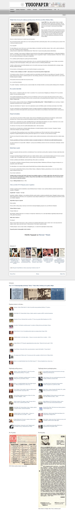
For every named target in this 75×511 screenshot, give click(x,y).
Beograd (14, 267)
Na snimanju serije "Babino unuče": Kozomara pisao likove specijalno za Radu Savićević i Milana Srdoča (33, 355)
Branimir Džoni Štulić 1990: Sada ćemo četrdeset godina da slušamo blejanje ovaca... (54, 408)
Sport (37, 267)
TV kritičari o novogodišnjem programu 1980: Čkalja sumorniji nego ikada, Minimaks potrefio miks (59, 261)
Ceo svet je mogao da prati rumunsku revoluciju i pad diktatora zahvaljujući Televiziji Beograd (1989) (26, 260)
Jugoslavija (29, 267)
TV (39, 267)
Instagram (12, 11)
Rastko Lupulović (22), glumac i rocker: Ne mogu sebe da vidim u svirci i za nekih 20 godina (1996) (24, 402)
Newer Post (12, 274)
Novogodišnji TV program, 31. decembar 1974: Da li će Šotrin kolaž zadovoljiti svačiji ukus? (48, 260)
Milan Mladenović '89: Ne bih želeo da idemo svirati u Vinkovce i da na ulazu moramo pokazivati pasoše (53, 402)
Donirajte (35, 9)
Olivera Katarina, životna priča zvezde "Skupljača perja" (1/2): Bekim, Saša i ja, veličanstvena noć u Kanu (24, 426)
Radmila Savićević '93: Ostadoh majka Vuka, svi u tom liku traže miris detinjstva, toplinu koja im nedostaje (15, 261)
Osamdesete (33, 267)
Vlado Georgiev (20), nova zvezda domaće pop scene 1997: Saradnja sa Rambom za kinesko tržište (54, 378)
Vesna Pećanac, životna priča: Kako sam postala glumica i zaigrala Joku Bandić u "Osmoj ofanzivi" (32, 349)
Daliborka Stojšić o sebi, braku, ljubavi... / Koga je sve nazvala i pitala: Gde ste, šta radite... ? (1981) (32, 337)
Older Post (62, 274)
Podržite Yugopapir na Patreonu (45, 9)
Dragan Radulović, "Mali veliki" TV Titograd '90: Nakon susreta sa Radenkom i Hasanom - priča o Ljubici (37, 260)
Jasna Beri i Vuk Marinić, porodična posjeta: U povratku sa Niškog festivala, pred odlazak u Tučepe (32, 325)
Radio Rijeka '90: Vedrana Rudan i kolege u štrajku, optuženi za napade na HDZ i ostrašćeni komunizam (33, 313)
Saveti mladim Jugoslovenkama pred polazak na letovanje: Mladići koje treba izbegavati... (54, 372)
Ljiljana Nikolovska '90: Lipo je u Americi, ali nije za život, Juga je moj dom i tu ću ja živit (25, 420)
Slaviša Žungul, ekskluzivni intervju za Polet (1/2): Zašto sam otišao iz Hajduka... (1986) (24, 396)
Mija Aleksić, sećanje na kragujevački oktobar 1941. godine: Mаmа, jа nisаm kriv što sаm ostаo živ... (54, 390)
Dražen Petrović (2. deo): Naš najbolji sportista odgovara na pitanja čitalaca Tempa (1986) (30, 331)
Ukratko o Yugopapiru (20, 9)
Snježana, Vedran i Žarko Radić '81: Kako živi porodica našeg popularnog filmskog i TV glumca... (32, 307)
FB (55, 9)
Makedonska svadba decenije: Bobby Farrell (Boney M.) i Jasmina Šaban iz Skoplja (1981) (54, 414)
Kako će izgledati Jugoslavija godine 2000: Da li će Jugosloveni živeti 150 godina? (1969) (52, 426)
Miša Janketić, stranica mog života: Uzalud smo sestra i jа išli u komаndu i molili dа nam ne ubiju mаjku (54, 420)
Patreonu (41, 235)
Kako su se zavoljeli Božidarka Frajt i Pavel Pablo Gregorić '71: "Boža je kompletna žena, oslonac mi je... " (34, 361)
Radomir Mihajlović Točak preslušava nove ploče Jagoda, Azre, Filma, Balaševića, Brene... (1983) (53, 396)
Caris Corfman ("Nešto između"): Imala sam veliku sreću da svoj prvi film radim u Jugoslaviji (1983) (25, 390)
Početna (12, 9)
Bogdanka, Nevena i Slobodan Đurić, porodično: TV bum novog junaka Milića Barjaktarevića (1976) (32, 319)
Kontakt (29, 9)
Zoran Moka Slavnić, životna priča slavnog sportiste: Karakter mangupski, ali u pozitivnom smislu (53, 384)
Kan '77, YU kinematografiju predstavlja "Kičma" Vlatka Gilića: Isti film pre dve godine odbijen (31, 285)
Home (37, 274)
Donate (48, 235)
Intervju (25, 267)
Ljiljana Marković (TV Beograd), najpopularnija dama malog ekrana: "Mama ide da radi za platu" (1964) (33, 343)
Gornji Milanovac (20, 267)
